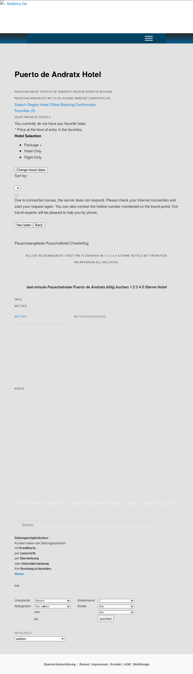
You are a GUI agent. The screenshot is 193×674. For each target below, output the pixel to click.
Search (21, 104)
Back (39, 225)
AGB (127, 664)
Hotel (45, 104)
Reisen (84, 664)
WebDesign (141, 664)
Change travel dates (31, 170)
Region (33, 104)
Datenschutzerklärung (60, 664)
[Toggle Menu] (149, 38)
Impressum (100, 664)
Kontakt (116, 664)
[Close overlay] (17, 195)
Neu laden (24, 225)
